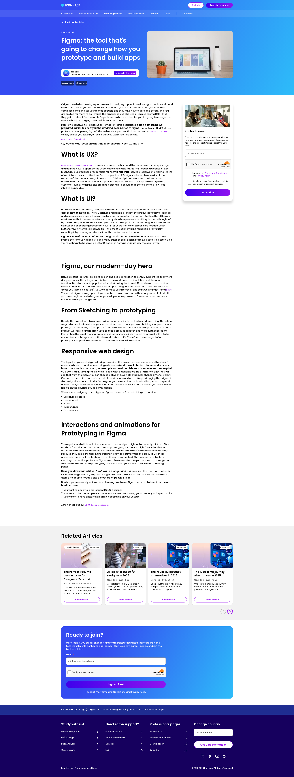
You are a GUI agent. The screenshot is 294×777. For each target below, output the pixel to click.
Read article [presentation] (81, 599)
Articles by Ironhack (125, 73)
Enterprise (188, 13)
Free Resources (136, 13)
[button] (67, 13)
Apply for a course (219, 5)
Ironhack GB (67, 709)
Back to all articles (74, 22)
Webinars (155, 13)
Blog (168, 13)
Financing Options (113, 13)
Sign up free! (116, 684)
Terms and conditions (86, 768)
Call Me (196, 5)
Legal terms (67, 768)
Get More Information (213, 744)
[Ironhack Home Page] (70, 5)
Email (70, 654)
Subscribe (208, 192)
